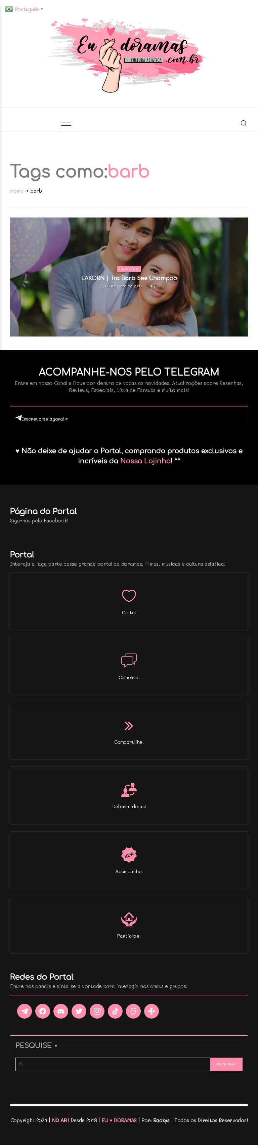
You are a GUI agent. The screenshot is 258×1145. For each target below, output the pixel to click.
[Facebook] (43, 1011)
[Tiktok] (115, 1011)
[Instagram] (97, 1011)
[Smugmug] (133, 1011)
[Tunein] (151, 1011)
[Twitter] (79, 1011)
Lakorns (129, 269)
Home (17, 190)
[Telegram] (24, 1011)
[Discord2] (61, 1011)
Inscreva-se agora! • (45, 419)
